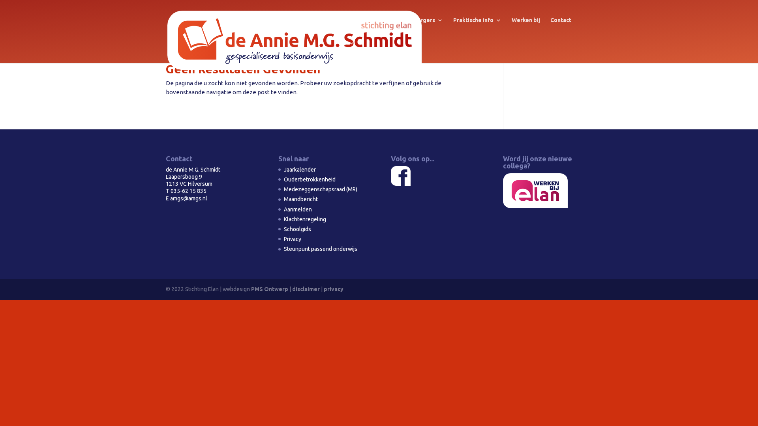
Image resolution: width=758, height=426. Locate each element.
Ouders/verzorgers (408, 20)
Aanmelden (298, 209)
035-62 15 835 (188, 191)
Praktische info (473, 20)
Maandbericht (301, 199)
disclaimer (306, 289)
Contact (560, 20)
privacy (333, 289)
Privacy (292, 239)
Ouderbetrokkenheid (310, 179)
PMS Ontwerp (269, 289)
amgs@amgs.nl (188, 198)
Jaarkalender (300, 169)
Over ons (352, 20)
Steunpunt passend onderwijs (320, 249)
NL (343, 43)
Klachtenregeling (305, 219)
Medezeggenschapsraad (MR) (320, 189)
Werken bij (526, 20)
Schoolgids (297, 229)
